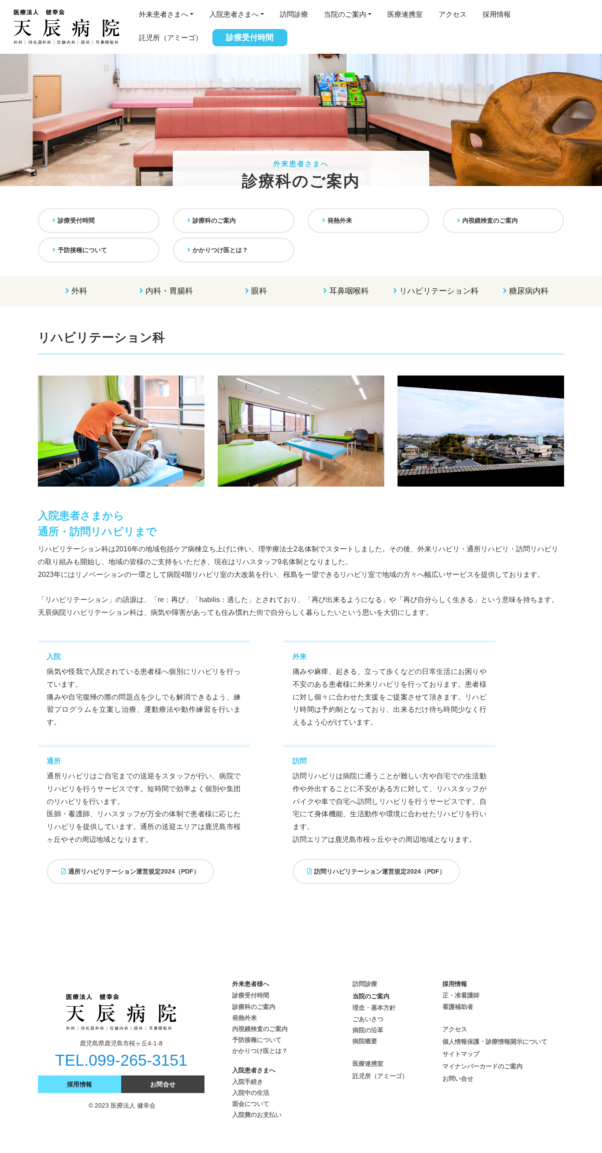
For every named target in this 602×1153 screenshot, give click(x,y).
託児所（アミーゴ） (170, 37)
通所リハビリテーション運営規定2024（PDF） (134, 871)
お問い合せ (457, 1078)
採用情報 (497, 14)
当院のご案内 (345, 14)
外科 (79, 290)
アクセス (452, 14)
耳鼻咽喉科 (349, 290)
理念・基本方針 (374, 1007)
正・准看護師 (460, 995)
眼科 (259, 290)
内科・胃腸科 (169, 290)
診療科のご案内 (214, 220)
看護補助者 (457, 1006)
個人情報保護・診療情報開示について (494, 1041)
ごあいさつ (368, 1019)
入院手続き (247, 1081)
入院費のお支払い (257, 1114)
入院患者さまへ (234, 14)
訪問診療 (294, 14)
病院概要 (365, 1041)
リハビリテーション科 (439, 290)
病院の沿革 (368, 1030)
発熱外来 (339, 220)
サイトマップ (460, 1053)
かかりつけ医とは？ (220, 249)
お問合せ (163, 1084)
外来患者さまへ (163, 14)
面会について (250, 1103)
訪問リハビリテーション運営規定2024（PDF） (380, 871)
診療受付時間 (250, 37)
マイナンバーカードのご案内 (482, 1066)
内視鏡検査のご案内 (490, 220)
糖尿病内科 (529, 290)
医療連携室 (405, 14)
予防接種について (82, 249)
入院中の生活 (250, 1092)
